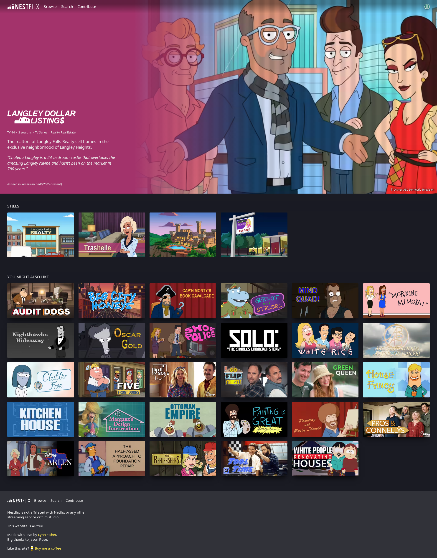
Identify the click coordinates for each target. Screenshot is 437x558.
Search (67, 6)
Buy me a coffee (48, 548)
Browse (50, 6)
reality (55, 132)
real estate (68, 132)
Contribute (86, 6)
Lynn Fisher (47, 534)
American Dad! (32, 184)
